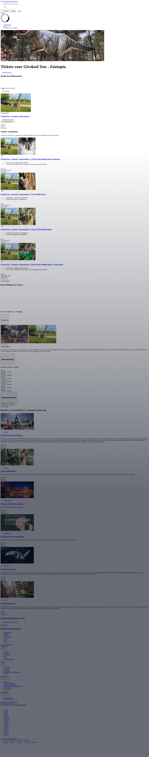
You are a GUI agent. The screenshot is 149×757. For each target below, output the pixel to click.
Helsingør (6, 635)
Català (6, 711)
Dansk (6, 714)
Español (6, 719)
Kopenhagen (7, 632)
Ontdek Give (4, 625)
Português (7, 729)
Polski (6, 730)
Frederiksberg (8, 637)
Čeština (6, 713)
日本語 (6, 727)
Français (6, 721)
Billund (6, 634)
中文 (5, 735)
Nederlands (7, 726)
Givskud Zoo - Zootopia (10, 622)
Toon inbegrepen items (7, 121)
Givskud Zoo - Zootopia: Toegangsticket (15, 116)
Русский (6, 732)
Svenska (6, 734)
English (6, 710)
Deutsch (6, 716)
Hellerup (6, 641)
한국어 (6, 722)
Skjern (6, 638)
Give (5, 640)
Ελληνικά (6, 718)
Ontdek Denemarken (6, 645)
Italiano (6, 724)
